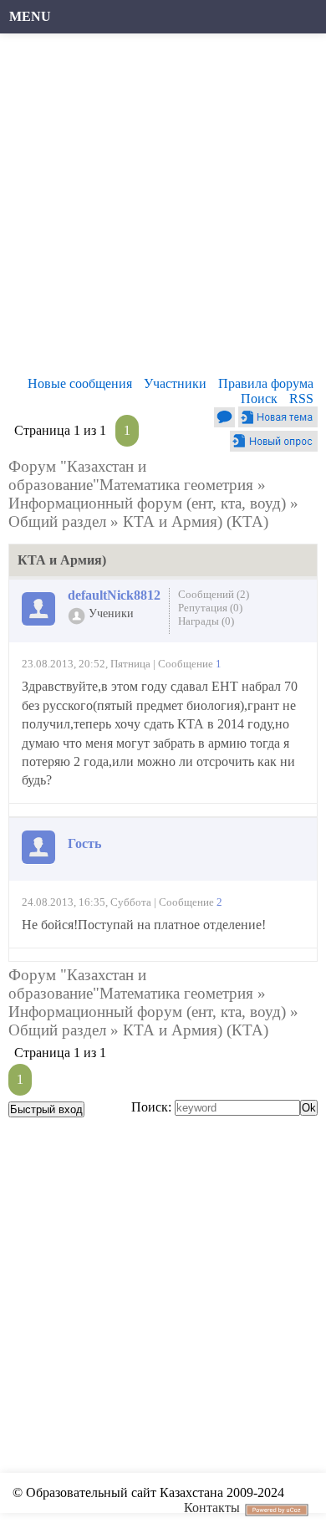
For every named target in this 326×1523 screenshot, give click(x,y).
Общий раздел (57, 521)
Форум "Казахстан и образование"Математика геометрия (130, 475)
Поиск (259, 398)
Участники (175, 383)
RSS (301, 398)
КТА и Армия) (172, 521)
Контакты (212, 1507)
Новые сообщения (80, 383)
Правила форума (265, 383)
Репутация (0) (210, 607)
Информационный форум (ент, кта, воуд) (147, 503)
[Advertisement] (163, 209)
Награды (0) (206, 621)
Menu (30, 16)
